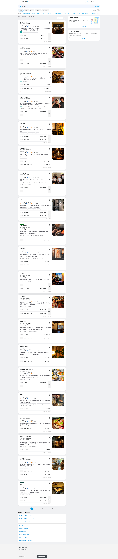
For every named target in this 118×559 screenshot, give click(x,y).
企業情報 (33, 553)
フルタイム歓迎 (85, 13)
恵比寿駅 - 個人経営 (23, 528)
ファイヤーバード (24, 47)
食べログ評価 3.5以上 (27, 13)
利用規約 (20, 553)
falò (21, 484)
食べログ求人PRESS (23, 547)
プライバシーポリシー (27, 553)
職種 (26, 10)
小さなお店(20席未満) (57, 13)
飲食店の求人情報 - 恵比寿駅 (25, 540)
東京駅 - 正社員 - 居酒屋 (24, 534)
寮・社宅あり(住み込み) (76, 13)
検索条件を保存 (42, 556)
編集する (84, 26)
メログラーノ (23, 173)
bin (20, 417)
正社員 (20, 10)
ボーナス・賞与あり (66, 13)
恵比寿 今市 (23, 321)
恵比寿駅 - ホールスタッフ (25, 525)
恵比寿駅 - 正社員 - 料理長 (25, 522)
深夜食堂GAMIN (24, 346)
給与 (31, 10)
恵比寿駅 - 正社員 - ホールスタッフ (26, 518)
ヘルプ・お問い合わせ (23, 549)
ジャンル (37, 10)
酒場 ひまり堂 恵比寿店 (25, 437)
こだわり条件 (44, 10)
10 (52, 508)
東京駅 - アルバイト (23, 537)
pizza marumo (23, 225)
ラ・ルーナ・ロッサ (25, 22)
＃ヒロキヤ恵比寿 (24, 97)
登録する (84, 38)
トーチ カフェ (23, 273)
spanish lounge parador (26, 297)
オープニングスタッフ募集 (46, 13)
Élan (21, 199)
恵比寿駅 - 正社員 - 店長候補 (25, 515)
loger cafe (22, 123)
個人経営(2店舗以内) (36, 13)
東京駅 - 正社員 (22, 531)
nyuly (21, 72)
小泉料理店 (22, 248)
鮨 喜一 (21, 394)
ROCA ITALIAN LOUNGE (26, 369)
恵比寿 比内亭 (23, 148)
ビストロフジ (23, 458)
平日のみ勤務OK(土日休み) (94, 13)
